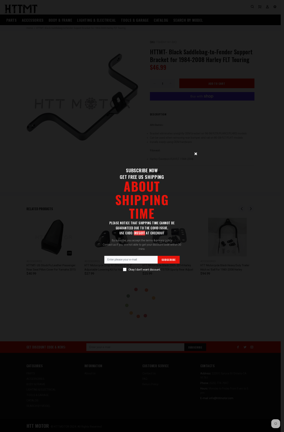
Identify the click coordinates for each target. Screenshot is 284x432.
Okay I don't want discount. (144, 269)
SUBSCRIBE (169, 260)
